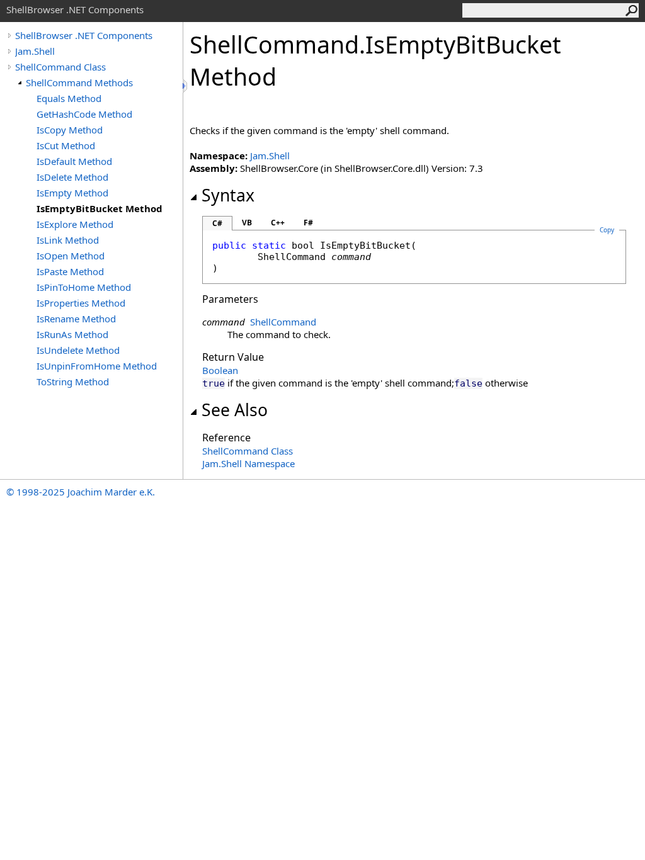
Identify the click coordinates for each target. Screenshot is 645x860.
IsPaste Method (70, 271)
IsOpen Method (71, 255)
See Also (235, 410)
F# (308, 222)
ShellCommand (283, 321)
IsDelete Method (72, 177)
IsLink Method (68, 240)
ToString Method (73, 381)
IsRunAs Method (72, 334)
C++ (278, 222)
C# (217, 223)
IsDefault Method (74, 161)
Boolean (220, 370)
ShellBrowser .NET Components (83, 35)
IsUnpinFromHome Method (97, 365)
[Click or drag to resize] (186, 86)
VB (247, 222)
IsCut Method (66, 145)
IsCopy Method (70, 129)
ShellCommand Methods (79, 82)
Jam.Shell (35, 51)
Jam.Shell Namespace (248, 463)
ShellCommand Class (60, 66)
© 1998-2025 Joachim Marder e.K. (80, 491)
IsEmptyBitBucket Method (100, 208)
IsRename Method (76, 318)
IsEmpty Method (72, 192)
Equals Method (69, 98)
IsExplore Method (75, 224)
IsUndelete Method (78, 350)
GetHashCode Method (84, 114)
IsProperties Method (81, 303)
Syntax (228, 195)
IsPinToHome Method (84, 287)
